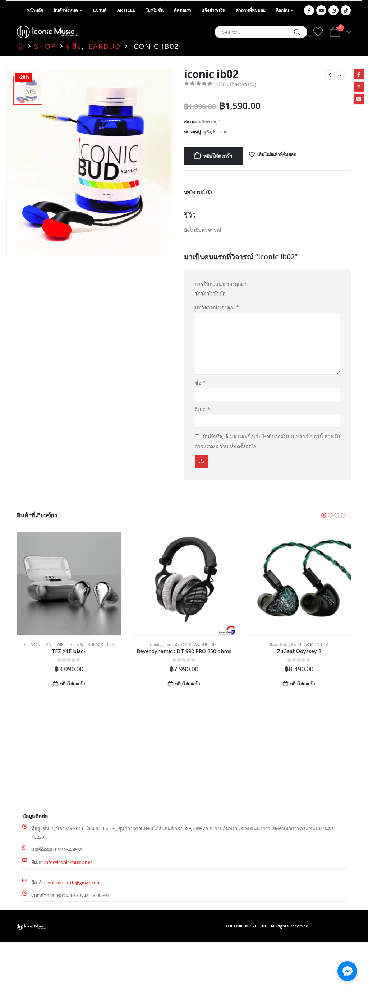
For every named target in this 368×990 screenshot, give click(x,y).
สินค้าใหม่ (163, 644)
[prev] (330, 75)
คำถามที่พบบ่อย (251, 10)
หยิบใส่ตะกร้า (218, 155)
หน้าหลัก (35, 10)
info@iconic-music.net (68, 862)
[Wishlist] (317, 32)
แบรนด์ (100, 10)
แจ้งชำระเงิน (213, 10)
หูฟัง (207, 132)
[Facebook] (309, 10)
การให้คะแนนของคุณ (221, 284)
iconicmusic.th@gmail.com (72, 882)
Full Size (95, 644)
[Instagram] (333, 10)
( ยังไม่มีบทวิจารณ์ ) (236, 84)
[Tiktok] (346, 10)
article (126, 10)
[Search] (297, 32)
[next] (341, 75)
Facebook (358, 74)
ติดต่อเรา (182, 10)
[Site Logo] (47, 32)
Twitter (358, 86)
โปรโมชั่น (155, 10)
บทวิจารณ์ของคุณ (217, 307)
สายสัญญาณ (44, 644)
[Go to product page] (69, 583)
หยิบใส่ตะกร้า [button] (72, 683)
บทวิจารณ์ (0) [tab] (198, 192)
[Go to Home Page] (20, 46)
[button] (324, 515)
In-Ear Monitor (197, 644)
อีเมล (202, 409)
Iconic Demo (278, 644)
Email (358, 99)
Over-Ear (75, 644)
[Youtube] (321, 10)
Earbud (220, 132)
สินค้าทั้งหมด (66, 10)
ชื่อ (200, 382)
